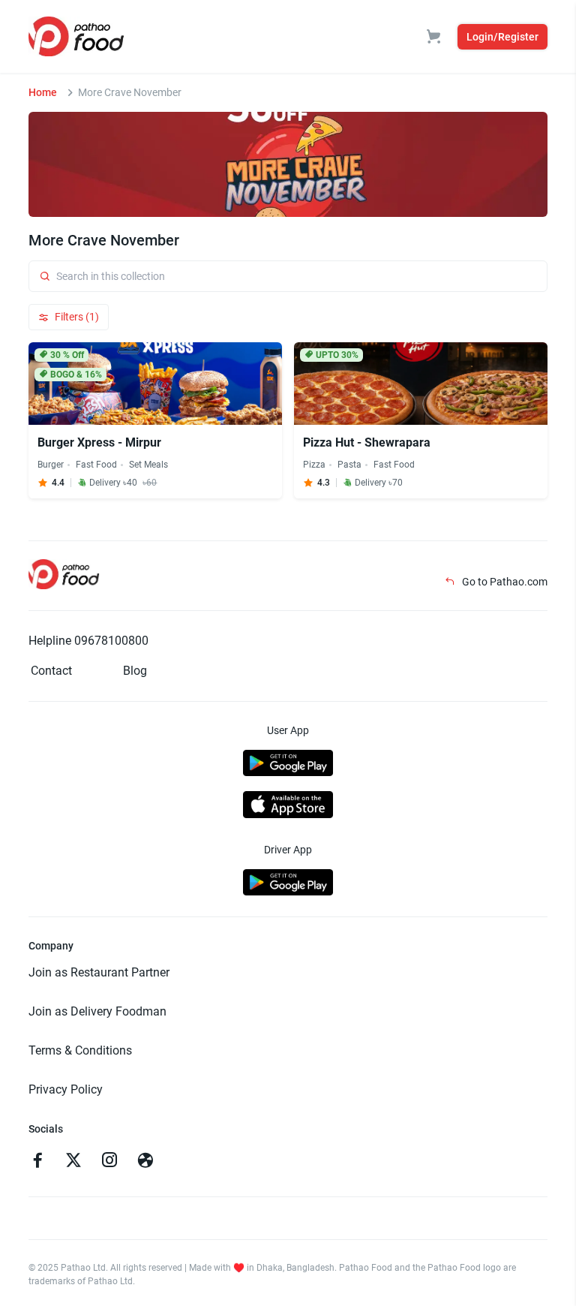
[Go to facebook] (37, 1161)
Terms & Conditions (80, 1050)
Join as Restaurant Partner (99, 972)
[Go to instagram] (109, 1161)
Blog (135, 671)
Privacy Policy (65, 1089)
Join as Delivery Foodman (97, 1011)
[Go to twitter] (73, 1161)
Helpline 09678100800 (88, 640)
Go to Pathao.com (504, 582)
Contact (51, 671)
